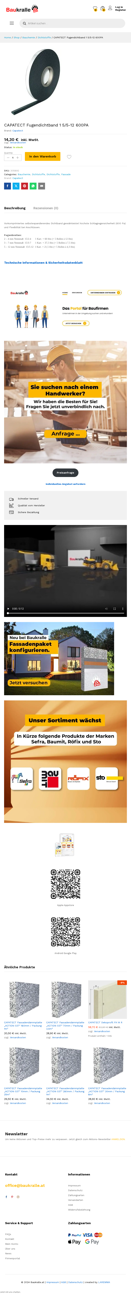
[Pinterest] (12, 1197)
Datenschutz (75, 1190)
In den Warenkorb (42, 156)
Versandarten (75, 1200)
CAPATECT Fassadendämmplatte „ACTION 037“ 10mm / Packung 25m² (23, 1091)
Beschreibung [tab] (15, 208)
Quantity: (8, 153)
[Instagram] (18, 1197)
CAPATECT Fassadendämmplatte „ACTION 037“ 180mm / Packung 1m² (23, 1025)
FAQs (8, 1234)
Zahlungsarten (76, 1195)
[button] (15, 1017)
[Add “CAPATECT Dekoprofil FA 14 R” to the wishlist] (115, 1017)
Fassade (66, 174)
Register (120, 10)
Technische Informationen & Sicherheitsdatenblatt (43, 262)
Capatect (17, 130)
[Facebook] (6, 1197)
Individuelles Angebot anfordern (65, 484)
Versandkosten (18, 142)
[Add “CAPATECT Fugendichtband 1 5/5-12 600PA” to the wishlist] (69, 157)
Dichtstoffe (38, 174)
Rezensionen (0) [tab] (45, 208)
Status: (8, 147)
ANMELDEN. (118, 1139)
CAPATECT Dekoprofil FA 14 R (105, 1022)
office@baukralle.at (25, 1185)
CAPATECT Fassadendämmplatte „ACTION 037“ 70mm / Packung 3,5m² (65, 1025)
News (8, 1253)
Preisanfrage (65, 472)
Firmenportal (12, 1258)
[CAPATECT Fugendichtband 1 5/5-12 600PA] (7, 186)
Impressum (74, 1185)
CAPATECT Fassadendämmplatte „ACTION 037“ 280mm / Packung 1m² (65, 1091)
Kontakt (9, 1239)
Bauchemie (24, 174)
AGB (70, 1205)
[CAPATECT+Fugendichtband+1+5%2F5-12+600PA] (16, 186)
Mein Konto (11, 1244)
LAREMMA (104, 1282)
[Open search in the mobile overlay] (72, 23)
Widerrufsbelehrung (79, 1209)
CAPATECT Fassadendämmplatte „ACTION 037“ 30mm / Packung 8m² (107, 1091)
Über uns (10, 1248)
